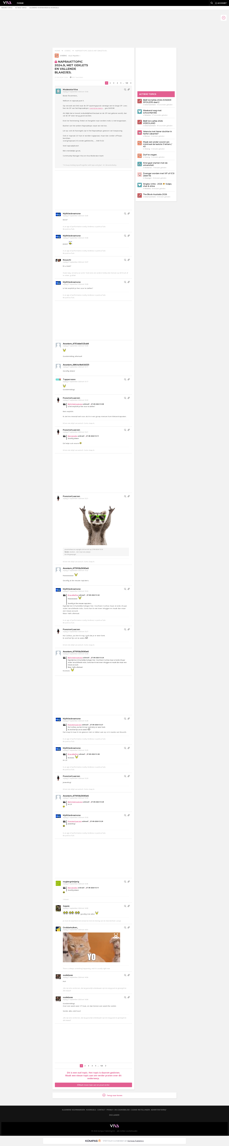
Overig (68, 51)
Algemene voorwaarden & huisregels (44, 8)
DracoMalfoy (73, 595)
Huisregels (91, 1110)
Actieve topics (20, 8)
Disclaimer (114, 1115)
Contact (101, 1110)
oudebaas (68, 975)
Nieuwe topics (6, 8)
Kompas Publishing (136, 1141)
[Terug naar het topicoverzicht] (57, 57)
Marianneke (73, 436)
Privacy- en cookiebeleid (118, 1110)
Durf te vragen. (150, 155)
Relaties (148, 115)
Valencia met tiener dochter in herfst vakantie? (157, 132)
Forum (20, 3)
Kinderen (148, 167)
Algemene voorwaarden (73, 1110)
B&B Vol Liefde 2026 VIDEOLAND (153, 122)
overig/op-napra (96, 108)
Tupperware (69, 379)
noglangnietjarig (71, 882)
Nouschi (67, 260)
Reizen (147, 136)
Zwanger (148, 178)
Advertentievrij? (159, 1110)
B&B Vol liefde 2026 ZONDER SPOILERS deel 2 (157, 101)
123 (126, 83)
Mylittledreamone (72, 213)
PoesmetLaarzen (71, 398)
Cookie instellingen (140, 1110)
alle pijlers (73, 56)
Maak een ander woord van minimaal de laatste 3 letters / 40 (157, 144)
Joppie (66, 906)
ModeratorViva (70, 89)
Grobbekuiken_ (70, 927)
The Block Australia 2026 (155, 194)
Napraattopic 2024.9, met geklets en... (91, 51)
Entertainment (150, 105)
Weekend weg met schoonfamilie (152, 111)
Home (57, 51)
